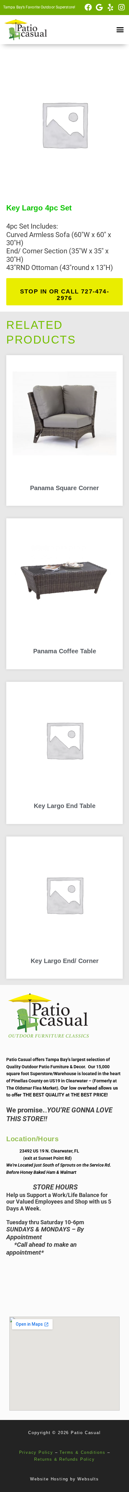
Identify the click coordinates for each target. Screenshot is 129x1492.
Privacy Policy (36, 1452)
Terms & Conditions (82, 1452)
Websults (88, 1479)
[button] (120, 29)
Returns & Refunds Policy (64, 1459)
